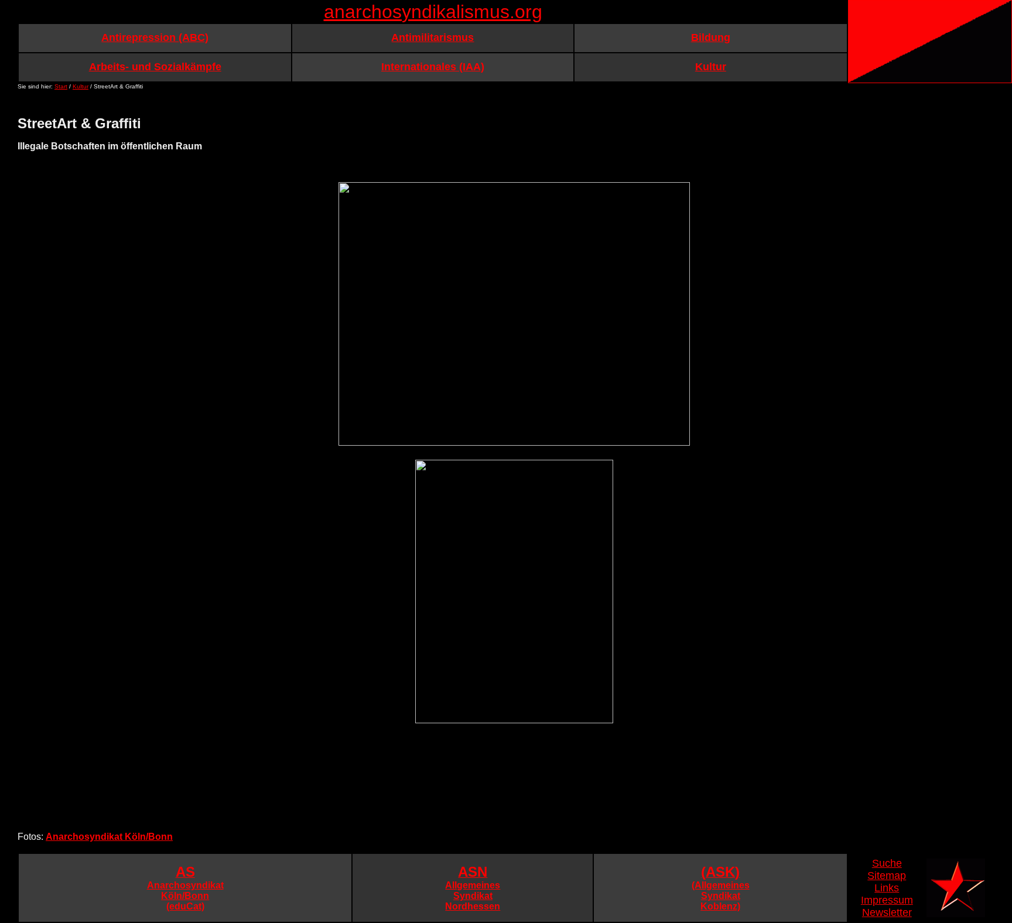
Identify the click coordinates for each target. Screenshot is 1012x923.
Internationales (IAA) (432, 67)
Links (886, 888)
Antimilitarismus (432, 37)
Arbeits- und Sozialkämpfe (155, 67)
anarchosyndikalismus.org (433, 11)
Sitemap (886, 875)
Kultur (710, 67)
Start (60, 86)
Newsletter (887, 912)
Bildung (710, 37)
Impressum (887, 900)
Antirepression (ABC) (154, 37)
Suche (887, 863)
